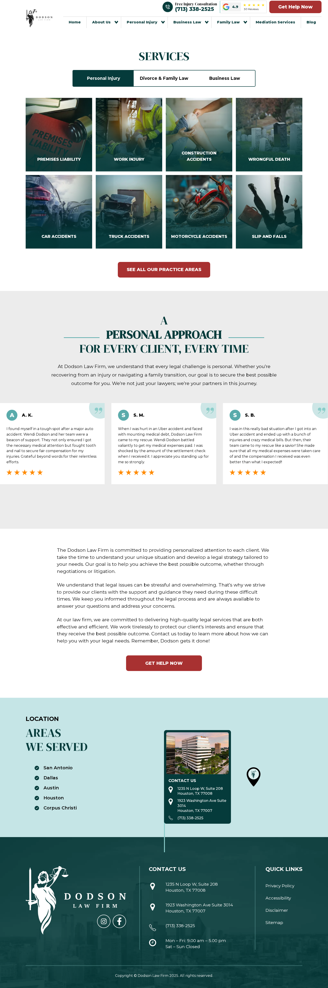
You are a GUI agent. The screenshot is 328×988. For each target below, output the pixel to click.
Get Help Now (295, 7)
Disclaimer (277, 910)
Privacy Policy (280, 885)
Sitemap (274, 922)
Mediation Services (275, 22)
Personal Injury (142, 22)
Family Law (228, 22)
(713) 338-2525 (190, 818)
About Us (101, 22)
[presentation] (156, 502)
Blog (311, 22)
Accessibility (278, 898)
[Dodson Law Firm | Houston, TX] (39, 18)
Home (75, 22)
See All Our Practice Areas (164, 269)
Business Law (187, 22)
